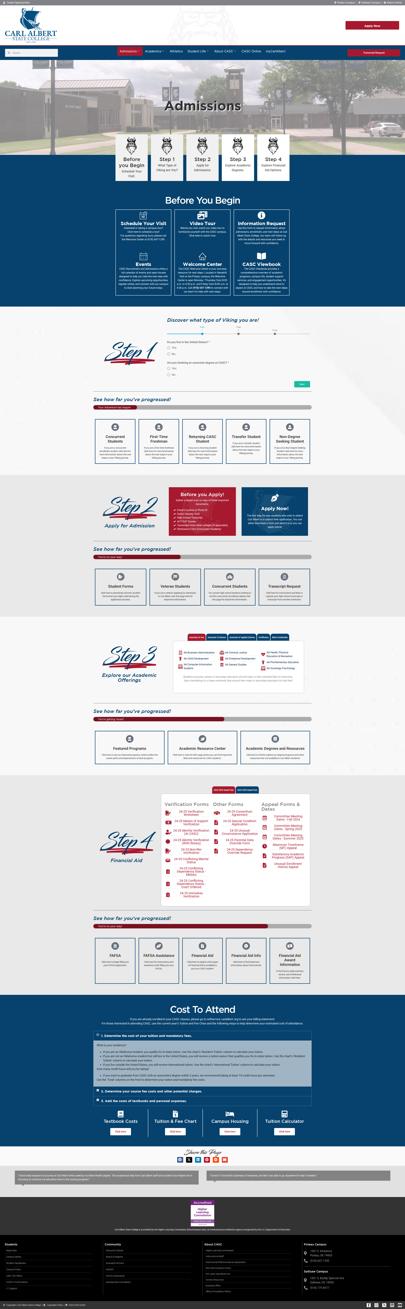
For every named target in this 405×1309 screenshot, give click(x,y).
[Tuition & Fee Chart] (175, 1114)
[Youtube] (400, 1305)
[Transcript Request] (284, 577)
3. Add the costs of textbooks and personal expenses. (144, 1101)
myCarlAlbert (276, 51)
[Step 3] (238, 146)
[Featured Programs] (130, 739)
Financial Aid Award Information (290, 960)
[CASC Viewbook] (261, 256)
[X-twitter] (384, 1305)
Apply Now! (275, 508)
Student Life (196, 51)
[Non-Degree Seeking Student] (290, 427)
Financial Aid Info (246, 955)
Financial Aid (202, 955)
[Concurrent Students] (115, 427)
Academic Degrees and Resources (275, 748)
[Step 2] (202, 146)
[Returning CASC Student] (202, 427)
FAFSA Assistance (158, 955)
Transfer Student (246, 437)
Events (143, 264)
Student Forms (120, 586)
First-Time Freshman (159, 439)
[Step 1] (167, 146)
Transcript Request (284, 586)
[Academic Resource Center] (202, 739)
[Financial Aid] (202, 946)
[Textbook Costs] (120, 1114)
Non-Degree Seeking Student (290, 439)
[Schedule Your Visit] (143, 215)
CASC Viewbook (261, 264)
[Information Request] (261, 215)
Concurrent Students (115, 439)
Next (302, 384)
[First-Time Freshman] (159, 427)
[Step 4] (273, 146)
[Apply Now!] (275, 498)
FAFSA (115, 955)
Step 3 (238, 159)
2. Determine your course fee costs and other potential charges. (151, 1091)
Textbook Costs (121, 1121)
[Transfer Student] (246, 427)
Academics (153, 51)
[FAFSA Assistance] (159, 946)
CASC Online (251, 51)
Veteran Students (175, 586)
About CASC (223, 51)
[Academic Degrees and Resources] (275, 739)
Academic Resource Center (202, 748)
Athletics (176, 51)
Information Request (262, 223)
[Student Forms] (121, 577)
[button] (202, 1036)
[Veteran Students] (175, 577)
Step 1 (167, 159)
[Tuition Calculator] (284, 1114)
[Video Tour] (202, 215)
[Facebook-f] (369, 1305)
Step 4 (273, 159)
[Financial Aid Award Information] (290, 946)
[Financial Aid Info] (246, 946)
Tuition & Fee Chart (175, 1121)
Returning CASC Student (202, 439)
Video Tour (202, 223)
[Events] (143, 256)
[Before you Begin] (132, 146)
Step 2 (202, 159)
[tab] (202, 330)
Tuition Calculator (284, 1121)
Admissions (128, 51)
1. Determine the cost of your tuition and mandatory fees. (146, 1036)
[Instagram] (376, 1305)
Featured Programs (129, 748)
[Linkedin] (392, 1305)
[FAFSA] (115, 946)
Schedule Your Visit (143, 223)
